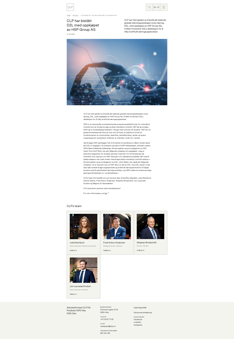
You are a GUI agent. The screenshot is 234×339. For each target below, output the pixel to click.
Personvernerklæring (143, 313)
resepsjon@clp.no (108, 326)
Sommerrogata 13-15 (109, 310)
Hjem (68, 15)
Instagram (138, 325)
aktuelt (76, 15)
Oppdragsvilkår (140, 308)
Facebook (138, 319)
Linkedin (137, 322)
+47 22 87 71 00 (107, 319)
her (105, 193)
